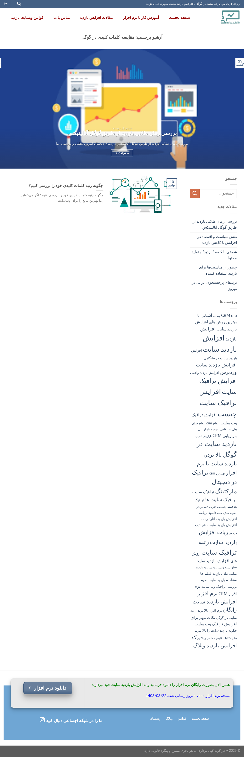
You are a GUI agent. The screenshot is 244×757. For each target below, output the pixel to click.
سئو (234, 567)
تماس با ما (61, 18)
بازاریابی (204, 429)
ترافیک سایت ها (221, 499)
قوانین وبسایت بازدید (27, 18)
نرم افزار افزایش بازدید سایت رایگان (215, 602)
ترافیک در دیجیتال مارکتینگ (214, 482)
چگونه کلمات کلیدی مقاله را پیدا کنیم (217, 638)
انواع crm (212, 423)
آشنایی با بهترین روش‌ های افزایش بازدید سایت (216, 322)
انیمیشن (215, 429)
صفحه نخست (179, 18)
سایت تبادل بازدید (225, 574)
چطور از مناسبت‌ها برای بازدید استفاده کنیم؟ (218, 270)
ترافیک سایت (203, 492)
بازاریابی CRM (225, 436)
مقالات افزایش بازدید (96, 18)
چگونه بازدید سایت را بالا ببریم (215, 630)
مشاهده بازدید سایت (222, 580)
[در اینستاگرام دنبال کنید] (6, 3)
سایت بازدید (204, 567)
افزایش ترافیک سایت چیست (218, 403)
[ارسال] (195, 193)
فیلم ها (206, 574)
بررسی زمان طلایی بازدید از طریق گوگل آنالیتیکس (215, 225)
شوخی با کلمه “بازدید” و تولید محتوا (214, 255)
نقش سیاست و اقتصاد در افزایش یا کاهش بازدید (217, 240)
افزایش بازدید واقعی (204, 373)
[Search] (19, 4)
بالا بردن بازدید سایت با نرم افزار (217, 464)
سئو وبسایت (221, 567)
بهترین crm (217, 473)
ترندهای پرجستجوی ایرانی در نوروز (214, 286)
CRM (225, 316)
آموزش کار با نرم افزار (141, 18)
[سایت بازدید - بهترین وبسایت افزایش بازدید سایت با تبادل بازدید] (220, 18)
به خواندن (122, 153)
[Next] (7, 109)
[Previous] (233, 109)
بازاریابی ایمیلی (203, 436)
